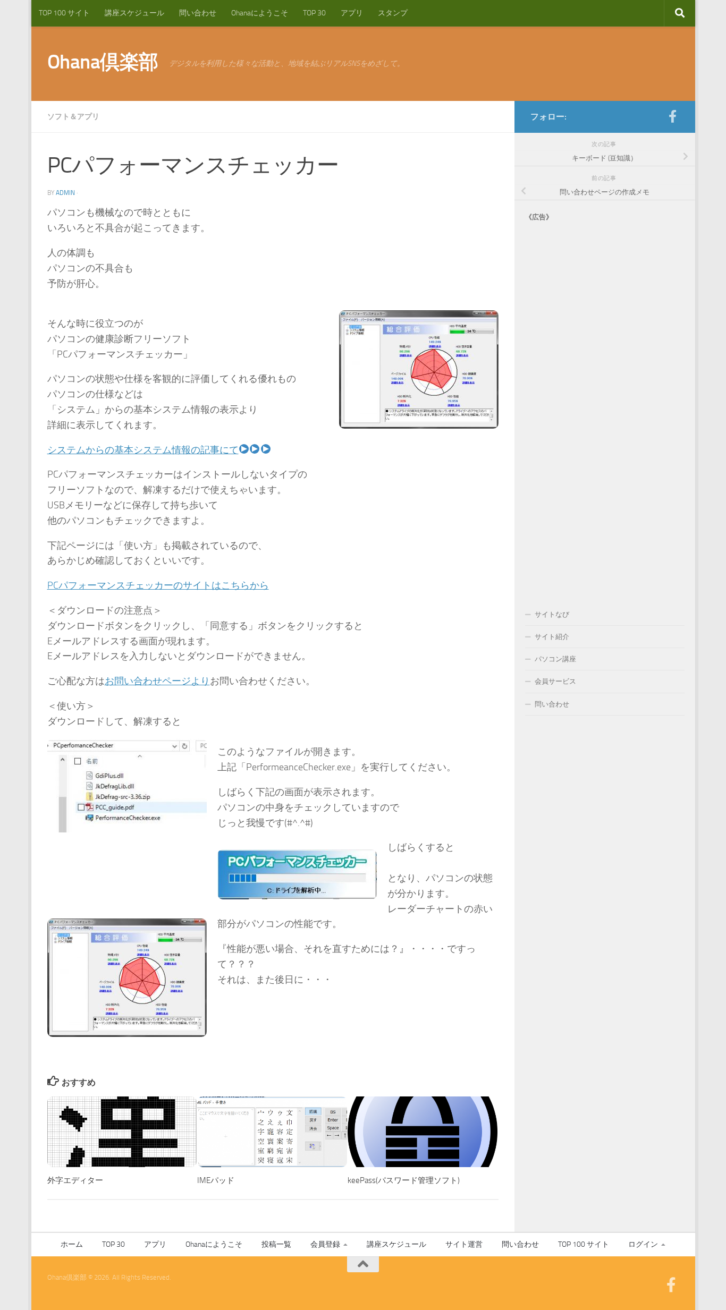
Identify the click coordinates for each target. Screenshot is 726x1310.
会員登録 (325, 1244)
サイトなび (552, 614)
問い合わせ (197, 13)
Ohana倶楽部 (102, 61)
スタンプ (393, 13)
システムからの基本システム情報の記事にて (143, 450)
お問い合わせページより (157, 681)
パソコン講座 (555, 659)
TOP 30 (314, 13)
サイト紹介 (552, 637)
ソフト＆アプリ (73, 116)
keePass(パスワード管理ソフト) (404, 1180)
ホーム (72, 1244)
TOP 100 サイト (64, 13)
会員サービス (555, 681)
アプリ (352, 13)
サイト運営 (464, 1244)
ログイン (643, 1244)
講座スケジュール (134, 13)
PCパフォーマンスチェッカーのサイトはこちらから (158, 585)
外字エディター (75, 1180)
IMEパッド (215, 1180)
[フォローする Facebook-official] (672, 116)
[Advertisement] (605, 404)
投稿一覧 (276, 1244)
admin (65, 193)
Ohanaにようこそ (259, 13)
